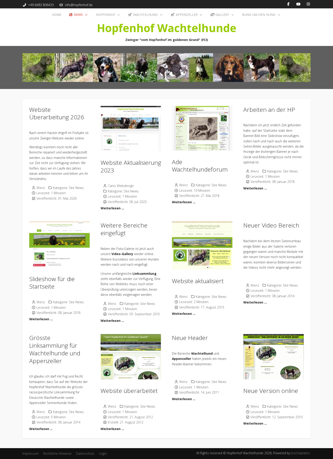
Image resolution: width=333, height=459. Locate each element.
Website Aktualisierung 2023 (131, 166)
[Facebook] (288, 4)
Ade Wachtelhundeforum (200, 166)
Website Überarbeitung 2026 (56, 113)
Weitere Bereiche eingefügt (124, 229)
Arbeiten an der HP (269, 109)
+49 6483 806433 (41, 5)
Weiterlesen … (112, 208)
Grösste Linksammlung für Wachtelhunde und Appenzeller (54, 349)
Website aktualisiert (198, 281)
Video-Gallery (122, 254)
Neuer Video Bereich (271, 225)
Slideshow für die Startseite (52, 283)
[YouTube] (298, 4)
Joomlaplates (300, 453)
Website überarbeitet (129, 391)
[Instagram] (308, 4)
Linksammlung (145, 273)
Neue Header (190, 338)
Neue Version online (270, 391)
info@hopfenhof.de (79, 5)
